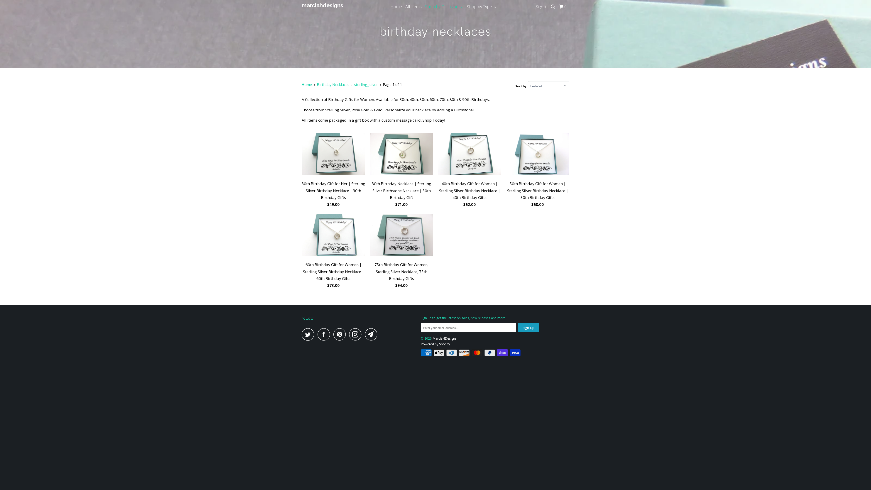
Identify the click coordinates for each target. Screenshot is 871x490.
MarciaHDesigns (322, 5)
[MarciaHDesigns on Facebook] (325, 334)
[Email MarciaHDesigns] (372, 334)
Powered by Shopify (435, 344)
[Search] (553, 6)
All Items (413, 6)
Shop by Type (480, 6)
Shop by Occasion (443, 6)
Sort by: (521, 86)
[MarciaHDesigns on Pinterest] (340, 334)
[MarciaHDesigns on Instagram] (356, 334)
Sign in (542, 6)
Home (396, 6)
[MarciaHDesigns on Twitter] (309, 334)
